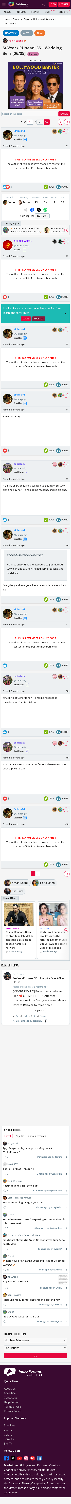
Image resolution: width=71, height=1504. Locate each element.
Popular (20, 1136)
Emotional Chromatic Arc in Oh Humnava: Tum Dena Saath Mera (34, 1242)
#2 (67, 256)
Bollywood (12, 1143)
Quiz (47, 11)
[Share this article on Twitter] (38, 209)
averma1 (58, 1249)
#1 (67, 146)
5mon (11, 202)
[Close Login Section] (65, 313)
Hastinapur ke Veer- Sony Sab (20, 1185)
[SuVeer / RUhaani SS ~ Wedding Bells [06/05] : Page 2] (60, 122)
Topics (35, 11)
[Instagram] (26, 1458)
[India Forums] (18, 4)
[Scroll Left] (5, 230)
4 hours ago (43, 1269)
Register (63, 4)
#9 (67, 757)
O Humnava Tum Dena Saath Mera (23, 1235)
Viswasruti (57, 1269)
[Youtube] (19, 1458)
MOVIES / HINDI (12, 928)
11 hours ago (46, 1287)
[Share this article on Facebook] (32, 209)
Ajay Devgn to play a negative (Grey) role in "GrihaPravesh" (28, 1150)
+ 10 (66, 464)
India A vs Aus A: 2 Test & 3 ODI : (21, 1316)
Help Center (11, 1402)
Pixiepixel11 (56, 1207)
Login (53, 4)
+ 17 (66, 131)
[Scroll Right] (66, 230)
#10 (66, 824)
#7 (67, 624)
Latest (7, 1136)
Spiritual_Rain (56, 1228)
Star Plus (9, 1425)
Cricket (10, 1214)
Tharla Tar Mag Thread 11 (18, 1168)
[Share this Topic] (25, 209)
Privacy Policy (12, 1411)
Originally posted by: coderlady (25, 554)
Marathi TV (12, 1164)
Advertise (10, 1393)
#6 (67, 545)
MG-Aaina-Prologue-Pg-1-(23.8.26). (23, 1202)
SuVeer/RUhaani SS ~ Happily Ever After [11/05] (38, 980)
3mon (26, 202)
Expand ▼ (40, 1010)
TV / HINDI (44, 928)
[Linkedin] (39, 1458)
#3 (67, 344)
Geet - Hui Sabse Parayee (19, 1197)
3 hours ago (41, 1207)
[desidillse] (5, 202)
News (7, 11)
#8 (67, 691)
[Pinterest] (32, 1458)
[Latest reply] (45, 1021)
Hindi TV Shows (14, 1181)
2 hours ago (43, 1173)
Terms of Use (12, 1406)
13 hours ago (44, 1249)
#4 (67, 409)
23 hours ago (43, 1304)
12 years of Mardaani (15, 1281)
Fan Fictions (16, 40)
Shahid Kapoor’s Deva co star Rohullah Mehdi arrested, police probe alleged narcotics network (19, 939)
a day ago (41, 1321)
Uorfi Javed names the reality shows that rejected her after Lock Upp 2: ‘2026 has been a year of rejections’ (53, 939)
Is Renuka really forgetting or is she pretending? (31, 1299)
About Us (10, 1388)
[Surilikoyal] (20, 202)
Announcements (37, 1136)
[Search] (43, 4)
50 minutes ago (40, 1190)
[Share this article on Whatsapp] (45, 209)
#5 (67, 478)
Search (64, 113)
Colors (8, 1434)
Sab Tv (8, 1443)
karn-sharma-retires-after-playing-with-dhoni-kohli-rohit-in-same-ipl (34, 1221)
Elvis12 (59, 1287)
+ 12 (66, 241)
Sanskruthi (57, 1173)
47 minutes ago (43, 1156)
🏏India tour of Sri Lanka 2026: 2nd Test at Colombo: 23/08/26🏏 (34, 1262)
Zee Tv (8, 1430)
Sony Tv (9, 1439)
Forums (21, 11)
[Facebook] (6, 1458)
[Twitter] (13, 1458)
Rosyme (58, 1156)
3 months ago (22, 1020)
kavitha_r (57, 1304)
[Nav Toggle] (4, 4)
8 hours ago (40, 1228)
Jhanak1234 (56, 1190)
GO (46, 121)
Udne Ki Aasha (14, 1295)
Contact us (10, 1397)
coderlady (37, 1020)
